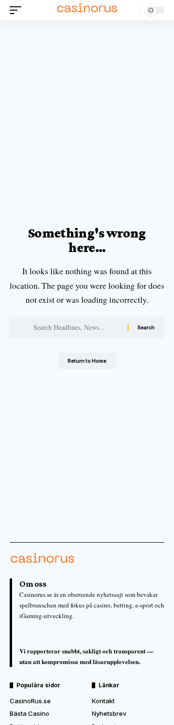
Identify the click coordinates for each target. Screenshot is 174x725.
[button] (18, 10)
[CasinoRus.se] (87, 10)
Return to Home (87, 361)
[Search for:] (77, 327)
